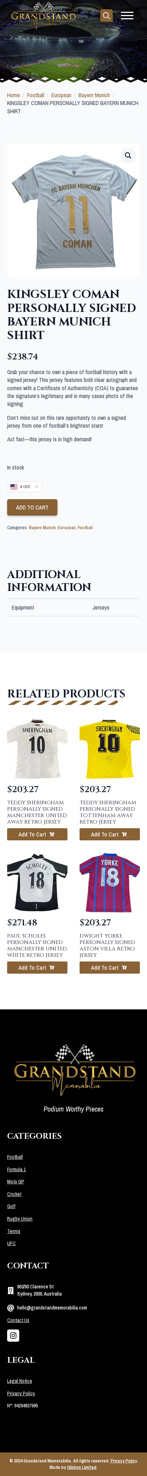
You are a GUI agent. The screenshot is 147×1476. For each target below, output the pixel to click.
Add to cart (32, 507)
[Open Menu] (127, 15)
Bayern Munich (94, 95)
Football (35, 95)
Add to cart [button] (32, 834)
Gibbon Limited (81, 1467)
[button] (128, 155)
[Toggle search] (106, 15)
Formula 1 (16, 1169)
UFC (11, 1243)
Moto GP (15, 1181)
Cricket (14, 1194)
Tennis (13, 1231)
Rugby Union (19, 1219)
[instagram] (13, 1336)
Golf (11, 1206)
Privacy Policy (21, 1393)
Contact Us (18, 1320)
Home (13, 95)
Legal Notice (19, 1381)
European (61, 95)
